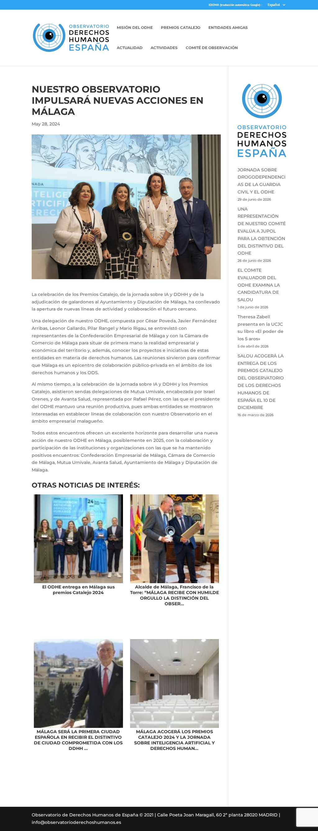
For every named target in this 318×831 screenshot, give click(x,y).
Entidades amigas (228, 27)
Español (274, 5)
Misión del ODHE (135, 27)
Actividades (164, 48)
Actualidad (130, 48)
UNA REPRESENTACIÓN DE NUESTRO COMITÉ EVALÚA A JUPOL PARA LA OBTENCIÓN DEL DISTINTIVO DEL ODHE (262, 231)
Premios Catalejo (180, 27)
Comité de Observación (212, 48)
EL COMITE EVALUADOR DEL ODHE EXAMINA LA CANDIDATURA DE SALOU (259, 284)
